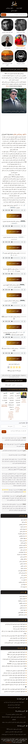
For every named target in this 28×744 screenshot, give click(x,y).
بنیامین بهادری (22, 582)
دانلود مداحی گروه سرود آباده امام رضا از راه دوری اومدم (14, 734)
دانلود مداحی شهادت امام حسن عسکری (14, 732)
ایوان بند (23, 580)
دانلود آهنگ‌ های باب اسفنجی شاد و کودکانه (15, 670)
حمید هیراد (22, 527)
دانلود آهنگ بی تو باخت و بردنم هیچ (17, 640)
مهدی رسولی (22, 598)
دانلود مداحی (14, 10)
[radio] (19, 367)
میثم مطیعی (22, 608)
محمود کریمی (22, 596)
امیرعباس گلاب (22, 573)
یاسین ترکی (22, 550)
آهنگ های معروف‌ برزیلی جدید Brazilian (16, 663)
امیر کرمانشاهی (22, 615)
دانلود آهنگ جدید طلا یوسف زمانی (17, 638)
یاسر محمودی (22, 547)
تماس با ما (8, 742)
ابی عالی (23, 522)
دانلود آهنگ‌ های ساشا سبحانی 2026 (17, 661)
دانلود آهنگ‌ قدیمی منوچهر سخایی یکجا (16, 657)
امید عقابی (23, 566)
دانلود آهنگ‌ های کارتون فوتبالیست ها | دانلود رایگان (13, 689)
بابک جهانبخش (22, 552)
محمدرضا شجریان (16, 375)
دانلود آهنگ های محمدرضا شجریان (14, 380)
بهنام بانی (23, 584)
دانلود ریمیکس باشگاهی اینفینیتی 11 (14, 714)
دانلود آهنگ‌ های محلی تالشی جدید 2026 (16, 654)
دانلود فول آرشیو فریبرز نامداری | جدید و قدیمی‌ (14, 691)
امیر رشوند (23, 568)
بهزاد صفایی (22, 538)
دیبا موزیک (23, 375)
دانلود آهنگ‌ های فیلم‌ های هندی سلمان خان (15, 682)
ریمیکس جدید (20, 385)
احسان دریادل (22, 561)
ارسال (4, 431)
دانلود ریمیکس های (19, 134)
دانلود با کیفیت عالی (14, 216)
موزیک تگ (23, 587)
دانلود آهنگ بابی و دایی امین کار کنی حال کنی (15, 624)
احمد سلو (23, 520)
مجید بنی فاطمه (21, 601)
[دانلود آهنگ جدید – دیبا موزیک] (14, 3)
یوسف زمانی (22, 529)
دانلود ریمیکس (9, 8)
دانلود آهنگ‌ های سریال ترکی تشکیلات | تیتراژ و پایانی (13, 675)
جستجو (3, 15)
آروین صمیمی (22, 545)
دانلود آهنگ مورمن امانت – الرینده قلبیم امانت (14, 642)
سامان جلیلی (22, 531)
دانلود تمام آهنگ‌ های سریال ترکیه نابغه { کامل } (14, 680)
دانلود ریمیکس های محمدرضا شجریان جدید (13, 69)
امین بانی (23, 575)
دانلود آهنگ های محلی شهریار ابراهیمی (16, 652)
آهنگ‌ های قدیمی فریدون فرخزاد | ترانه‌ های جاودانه (14, 659)
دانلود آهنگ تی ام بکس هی (19, 626)
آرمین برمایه (22, 540)
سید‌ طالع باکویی (21, 612)
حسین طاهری (22, 603)
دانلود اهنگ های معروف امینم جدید (17, 677)
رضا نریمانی (22, 605)
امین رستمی (22, 577)
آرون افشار (23, 543)
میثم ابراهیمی (22, 536)
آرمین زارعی (22, 557)
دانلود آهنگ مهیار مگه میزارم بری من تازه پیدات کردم (13, 636)
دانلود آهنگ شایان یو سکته (19, 629)
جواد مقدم (23, 610)
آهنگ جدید (19, 8)
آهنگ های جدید (21, 570)
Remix (7, 86)
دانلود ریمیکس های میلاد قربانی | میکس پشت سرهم (14, 722)
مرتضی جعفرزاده (21, 533)
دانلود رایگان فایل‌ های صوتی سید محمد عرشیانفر (14, 673)
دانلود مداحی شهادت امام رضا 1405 (14, 729)
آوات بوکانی (22, 559)
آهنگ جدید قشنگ (21, 554)
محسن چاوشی (22, 524)
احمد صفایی (22, 564)
